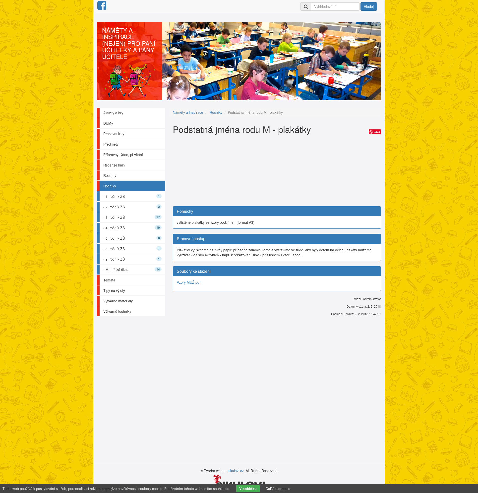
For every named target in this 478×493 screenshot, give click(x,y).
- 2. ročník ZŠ (131, 206)
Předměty (111, 144)
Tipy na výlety (114, 290)
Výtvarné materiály (118, 300)
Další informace (278, 488)
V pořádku (248, 488)
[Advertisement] (277, 171)
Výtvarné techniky (117, 311)
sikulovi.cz (236, 470)
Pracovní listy (113, 133)
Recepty (109, 175)
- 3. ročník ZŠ (131, 217)
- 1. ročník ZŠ (131, 196)
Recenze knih (114, 165)
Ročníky (109, 185)
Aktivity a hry (113, 112)
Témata (109, 279)
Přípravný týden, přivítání (123, 154)
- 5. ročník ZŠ (131, 238)
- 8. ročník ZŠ (131, 248)
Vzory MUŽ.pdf (188, 282)
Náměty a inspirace (188, 112)
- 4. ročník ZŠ (131, 227)
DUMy (108, 123)
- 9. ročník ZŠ (131, 259)
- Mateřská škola (131, 269)
